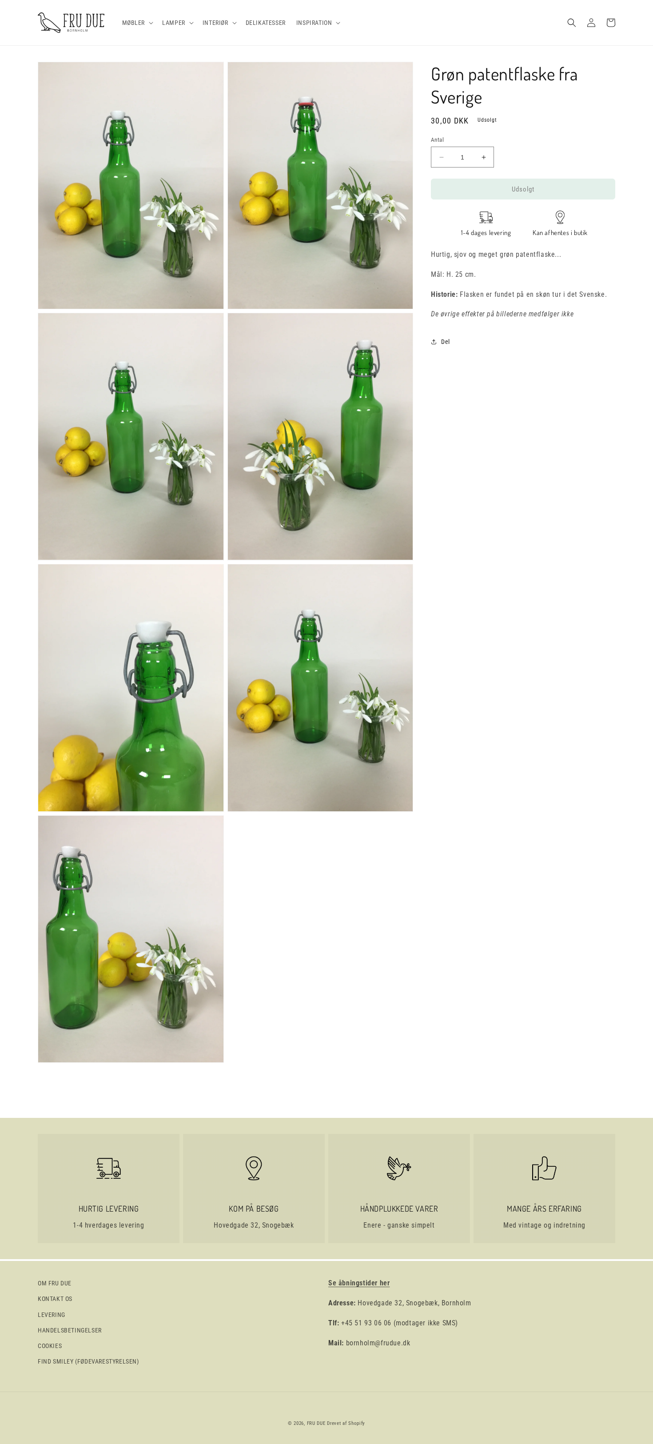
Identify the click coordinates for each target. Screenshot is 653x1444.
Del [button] (445, 341)
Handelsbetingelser (70, 1330)
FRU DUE (316, 1423)
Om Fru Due (55, 1283)
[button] (137, 22)
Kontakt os (55, 1298)
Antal (437, 139)
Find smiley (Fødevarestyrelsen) (88, 1361)
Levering (51, 1314)
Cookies (50, 1345)
